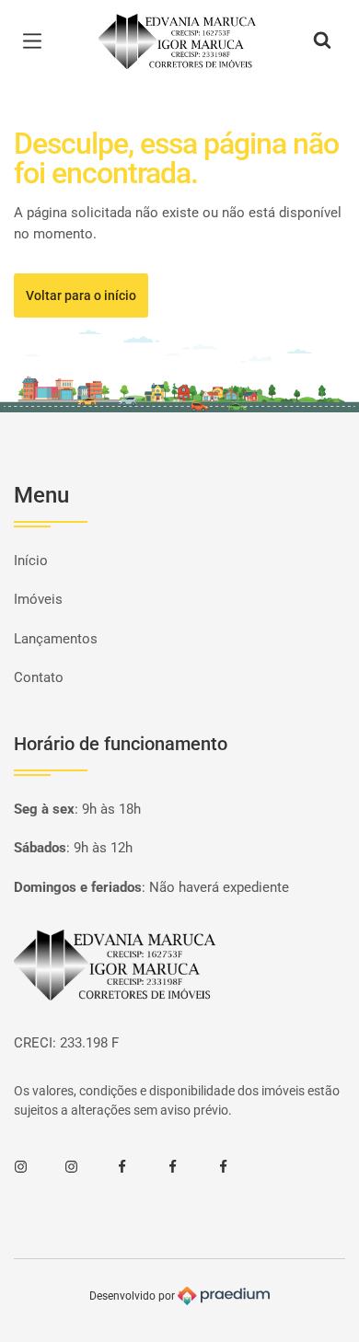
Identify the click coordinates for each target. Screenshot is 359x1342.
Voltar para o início (81, 295)
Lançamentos (56, 639)
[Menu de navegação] (37, 41)
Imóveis (38, 599)
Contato (39, 677)
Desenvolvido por (133, 1295)
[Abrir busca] (322, 41)
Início (31, 560)
